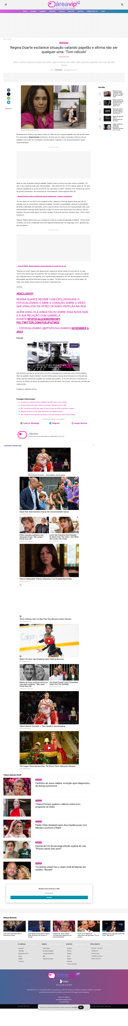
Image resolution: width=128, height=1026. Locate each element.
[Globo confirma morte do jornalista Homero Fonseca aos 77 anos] (107, 129)
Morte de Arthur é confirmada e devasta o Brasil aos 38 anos (118, 111)
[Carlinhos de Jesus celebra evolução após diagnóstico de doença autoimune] (17, 934)
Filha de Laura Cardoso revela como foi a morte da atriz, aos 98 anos (118, 94)
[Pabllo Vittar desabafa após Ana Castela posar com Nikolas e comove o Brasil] (17, 976)
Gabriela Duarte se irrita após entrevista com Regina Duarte (42, 411)
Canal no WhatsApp (31, 423)
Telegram (56, 423)
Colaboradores (58, 69)
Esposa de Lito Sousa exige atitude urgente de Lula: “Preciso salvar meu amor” (60, 995)
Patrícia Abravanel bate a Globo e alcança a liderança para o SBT (44, 405)
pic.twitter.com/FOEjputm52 (37, 322)
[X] (8, 94)
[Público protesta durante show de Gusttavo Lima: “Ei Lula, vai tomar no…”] (107, 105)
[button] (111, 4)
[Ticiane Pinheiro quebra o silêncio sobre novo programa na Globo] (17, 955)
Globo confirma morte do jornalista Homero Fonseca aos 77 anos (118, 127)
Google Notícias (80, 423)
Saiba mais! (61, 436)
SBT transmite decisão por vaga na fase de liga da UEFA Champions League (47, 408)
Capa (4, 39)
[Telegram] (8, 102)
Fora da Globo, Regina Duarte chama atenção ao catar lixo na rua (42, 266)
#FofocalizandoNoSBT (44, 319)
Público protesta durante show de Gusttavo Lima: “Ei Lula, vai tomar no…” (118, 102)
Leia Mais (74, 1007)
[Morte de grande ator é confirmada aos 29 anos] (107, 121)
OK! (81, 1007)
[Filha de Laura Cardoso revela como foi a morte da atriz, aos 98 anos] (107, 96)
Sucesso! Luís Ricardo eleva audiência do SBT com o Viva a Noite (44, 402)
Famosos (9, 39)
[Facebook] (8, 90)
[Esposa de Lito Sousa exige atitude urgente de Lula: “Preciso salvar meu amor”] (17, 997)
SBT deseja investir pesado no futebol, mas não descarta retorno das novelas (48, 414)
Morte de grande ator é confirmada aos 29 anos (118, 119)
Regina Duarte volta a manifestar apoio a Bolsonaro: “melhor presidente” (45, 196)
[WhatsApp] (8, 98)
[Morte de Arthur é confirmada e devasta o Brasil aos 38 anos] (107, 113)
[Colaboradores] (52, 70)
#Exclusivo (24, 293)
